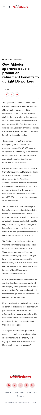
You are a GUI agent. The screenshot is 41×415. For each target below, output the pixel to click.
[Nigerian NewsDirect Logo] (20, 7)
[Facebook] (26, 385)
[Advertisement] (20, 34)
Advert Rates (18, 392)
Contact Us (20, 396)
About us (7, 392)
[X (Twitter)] (14, 385)
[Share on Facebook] (12, 94)
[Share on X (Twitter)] (7, 94)
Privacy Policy (32, 392)
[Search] (9, 7)
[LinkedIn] (32, 385)
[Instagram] (8, 385)
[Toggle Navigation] (3, 7)
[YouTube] (20, 385)
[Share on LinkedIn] (17, 94)
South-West (7, 60)
